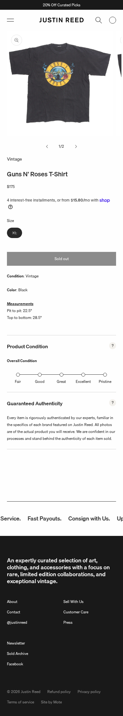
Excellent (83, 381)
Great (61, 381)
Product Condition (27, 346)
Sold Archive (17, 653)
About (12, 602)
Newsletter (16, 643)
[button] (10, 20)
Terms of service (20, 702)
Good (39, 381)
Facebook (15, 664)
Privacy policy (89, 692)
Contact (13, 612)
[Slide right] (76, 146)
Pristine (105, 381)
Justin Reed (30, 692)
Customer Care (75, 612)
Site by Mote (51, 702)
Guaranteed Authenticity (34, 403)
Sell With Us (73, 602)
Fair (18, 381)
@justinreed (17, 622)
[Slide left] (47, 146)
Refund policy (59, 692)
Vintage (14, 159)
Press (68, 622)
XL (17, 234)
